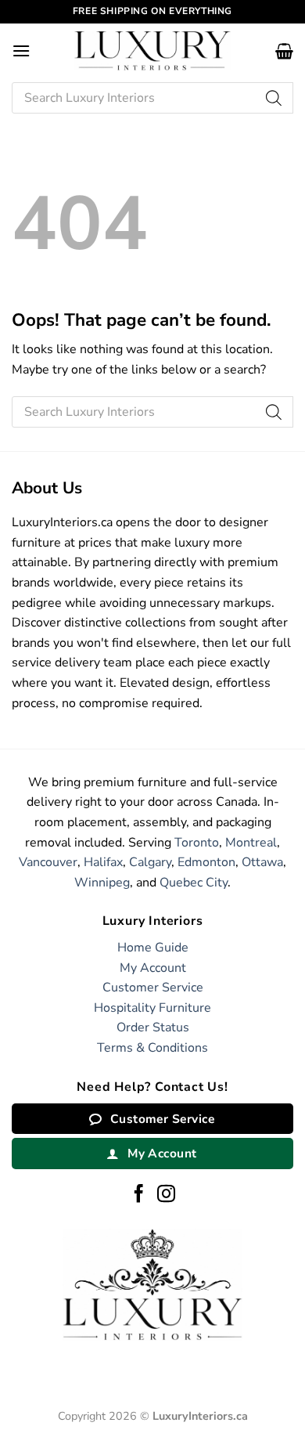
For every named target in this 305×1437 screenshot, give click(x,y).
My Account (153, 968)
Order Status (153, 1027)
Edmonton (206, 862)
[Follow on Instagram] (166, 1195)
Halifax (103, 862)
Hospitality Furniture (152, 1007)
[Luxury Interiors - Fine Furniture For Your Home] (152, 50)
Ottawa (262, 862)
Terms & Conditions (152, 1047)
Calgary (150, 862)
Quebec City (194, 882)
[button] (21, 50)
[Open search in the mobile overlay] (152, 98)
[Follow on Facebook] (139, 1195)
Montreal (251, 842)
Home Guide (152, 947)
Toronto (196, 842)
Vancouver (48, 862)
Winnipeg (102, 882)
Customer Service (152, 987)
